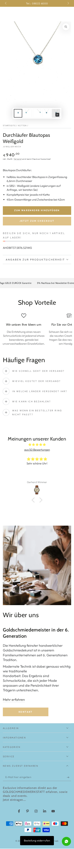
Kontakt (26, 711)
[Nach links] (6, 3)
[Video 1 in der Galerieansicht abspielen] (56, 113)
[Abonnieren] (69, 777)
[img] (37, 444)
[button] (34, 500)
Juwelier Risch (12, 146)
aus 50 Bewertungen (37, 449)
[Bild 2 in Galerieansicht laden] (27, 113)
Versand (17, 159)
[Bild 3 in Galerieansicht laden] (37, 113)
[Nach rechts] (68, 3)
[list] (37, 329)
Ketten (22, 125)
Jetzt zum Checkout (37, 220)
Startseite (9, 125)
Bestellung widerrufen (37, 840)
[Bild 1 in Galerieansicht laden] (18, 113)
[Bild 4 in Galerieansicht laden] (46, 113)
